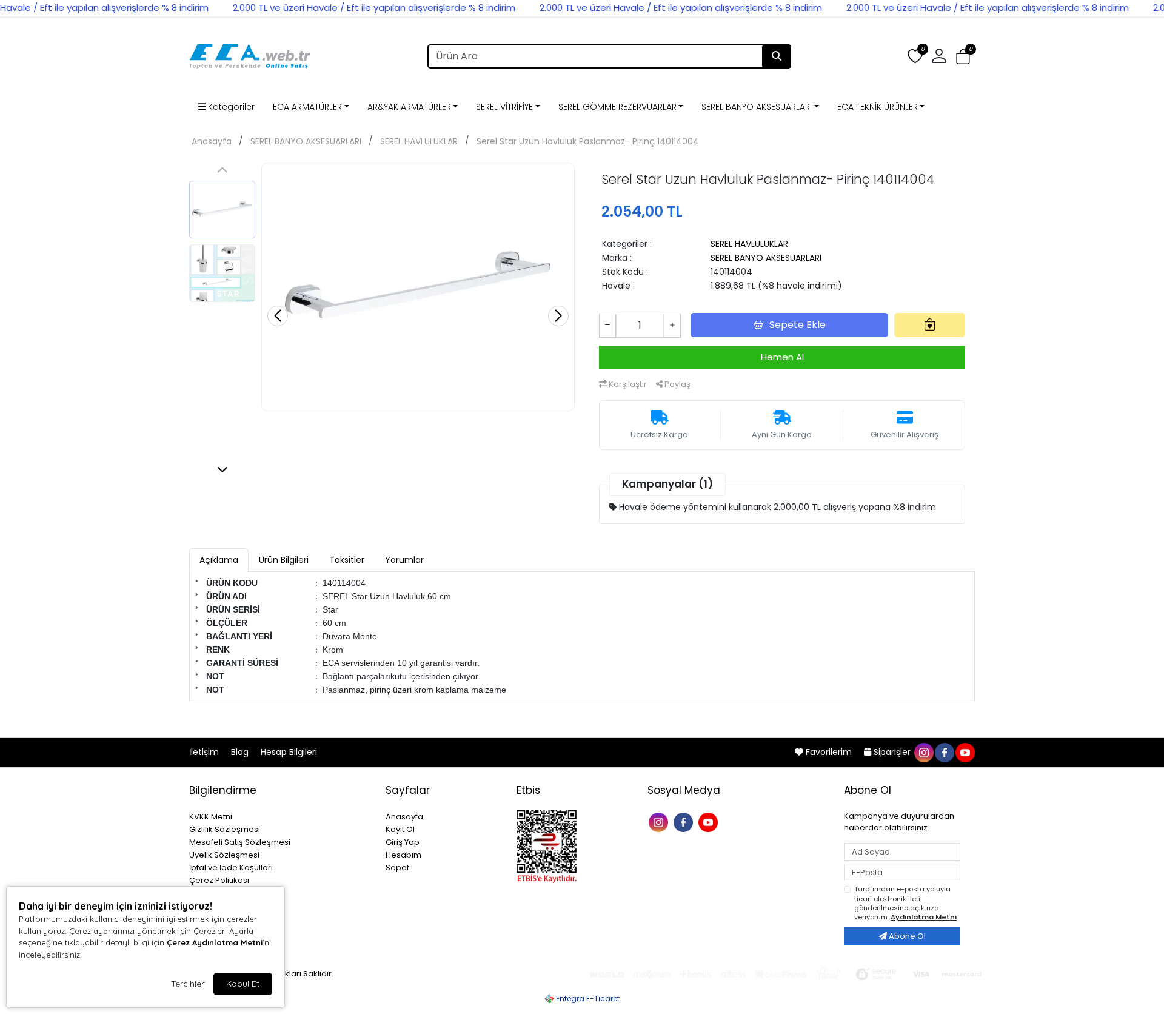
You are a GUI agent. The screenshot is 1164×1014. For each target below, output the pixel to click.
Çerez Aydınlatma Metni (215, 942)
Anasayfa (212, 141)
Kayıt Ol (400, 829)
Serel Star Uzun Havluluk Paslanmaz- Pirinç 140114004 (588, 141)
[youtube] (964, 752)
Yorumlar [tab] (404, 560)
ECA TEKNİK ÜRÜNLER (877, 107)
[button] (963, 56)
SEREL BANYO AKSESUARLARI (756, 107)
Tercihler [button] (187, 983)
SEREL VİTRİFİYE (504, 107)
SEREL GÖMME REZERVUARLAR (617, 107)
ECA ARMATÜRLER (307, 107)
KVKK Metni (210, 816)
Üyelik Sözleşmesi (224, 855)
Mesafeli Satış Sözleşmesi (239, 842)
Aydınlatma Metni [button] (924, 917)
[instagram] (923, 752)
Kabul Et (242, 983)
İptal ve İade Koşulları (231, 867)
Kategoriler (230, 107)
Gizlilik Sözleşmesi (224, 829)
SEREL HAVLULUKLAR (419, 141)
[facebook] (944, 752)
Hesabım (403, 855)
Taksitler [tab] (346, 560)
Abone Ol (906, 936)
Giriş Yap (403, 842)
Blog (241, 752)
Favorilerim (828, 752)
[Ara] (776, 56)
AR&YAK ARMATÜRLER (409, 107)
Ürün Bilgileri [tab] (284, 560)
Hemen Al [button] (782, 357)
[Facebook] (684, 821)
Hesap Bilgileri (289, 752)
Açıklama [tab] (218, 560)
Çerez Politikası (219, 880)
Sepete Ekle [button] (797, 325)
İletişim (205, 752)
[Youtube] (709, 821)
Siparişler (892, 752)
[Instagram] (659, 821)
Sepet (397, 867)
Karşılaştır (627, 384)
